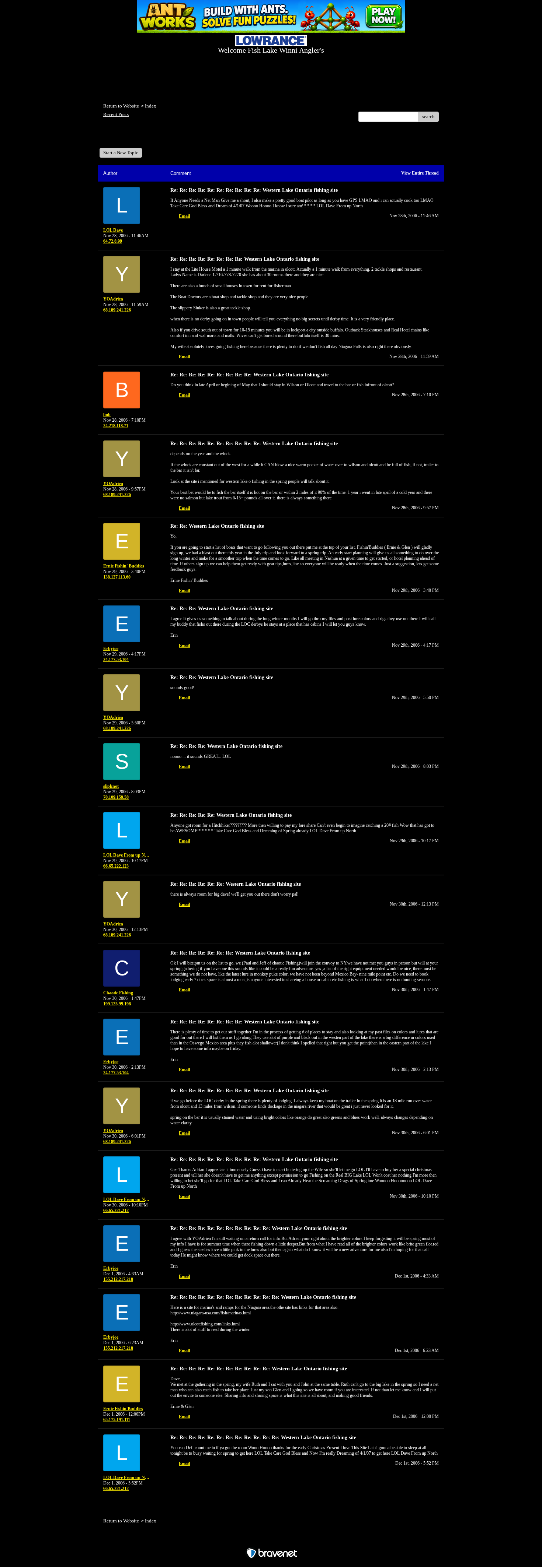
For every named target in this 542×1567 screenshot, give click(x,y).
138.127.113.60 (117, 577)
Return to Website (121, 106)
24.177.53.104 (116, 659)
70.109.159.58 (116, 797)
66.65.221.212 (116, 1210)
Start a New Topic (120, 152)
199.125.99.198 (117, 1003)
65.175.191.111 (116, 1419)
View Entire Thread (420, 173)
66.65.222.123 (116, 866)
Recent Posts (116, 114)
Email (184, 216)
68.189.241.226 (117, 310)
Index (150, 106)
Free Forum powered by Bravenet (271, 1540)
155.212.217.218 (118, 1279)
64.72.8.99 (112, 241)
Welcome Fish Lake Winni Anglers (143, 137)
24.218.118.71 (115, 425)
